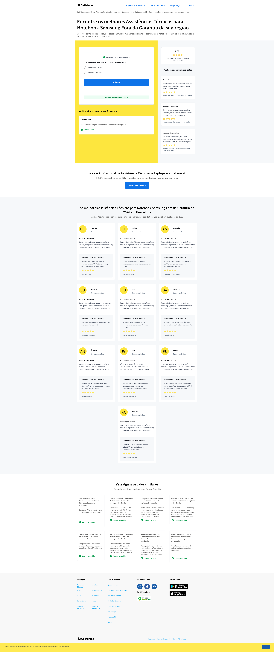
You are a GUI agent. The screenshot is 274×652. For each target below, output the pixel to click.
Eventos (95, 585)
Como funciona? (157, 5)
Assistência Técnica (94, 12)
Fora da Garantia (137, 12)
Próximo (116, 82)
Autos (79, 595)
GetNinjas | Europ (114, 595)
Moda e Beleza (97, 590)
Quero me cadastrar (137, 185)
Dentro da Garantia (95, 67)
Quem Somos (113, 585)
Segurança (175, 5)
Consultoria (81, 601)
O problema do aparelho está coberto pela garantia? (106, 62)
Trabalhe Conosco (114, 601)
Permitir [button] (266, 647)
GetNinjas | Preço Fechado (117, 590)
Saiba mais (65, 647)
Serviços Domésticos (96, 607)
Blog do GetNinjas (114, 606)
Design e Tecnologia (81, 607)
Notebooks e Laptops (111, 12)
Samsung (125, 12)
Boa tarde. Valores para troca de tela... (173, 12)
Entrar (191, 5)
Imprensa (151, 639)
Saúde (94, 601)
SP (146, 12)
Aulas (79, 590)
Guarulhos (153, 12)
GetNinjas (81, 12)
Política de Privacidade (177, 639)
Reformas (95, 595)
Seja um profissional (135, 5)
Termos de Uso (162, 639)
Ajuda (110, 622)
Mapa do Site (112, 617)
